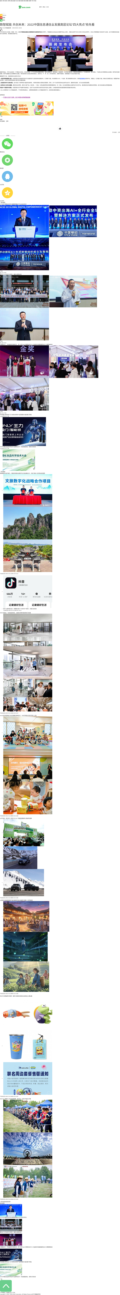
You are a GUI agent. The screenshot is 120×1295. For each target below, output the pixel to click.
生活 (17, 0)
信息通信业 (82, 78)
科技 (35, 0)
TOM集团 (2, 1292)
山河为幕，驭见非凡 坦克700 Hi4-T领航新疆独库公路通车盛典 (16, 818)
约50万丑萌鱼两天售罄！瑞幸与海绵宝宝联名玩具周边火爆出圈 (16, 996)
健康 (27, 0)
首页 (1, 0)
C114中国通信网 (7, 28)
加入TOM (12, 1292)
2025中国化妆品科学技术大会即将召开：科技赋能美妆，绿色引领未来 (18, 446)
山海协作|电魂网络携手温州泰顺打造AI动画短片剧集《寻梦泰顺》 (16, 900)
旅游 (14, 0)
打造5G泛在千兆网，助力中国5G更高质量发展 (16, 97)
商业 (44, 7)
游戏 (11, 0)
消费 (30, 0)
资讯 (4, 0)
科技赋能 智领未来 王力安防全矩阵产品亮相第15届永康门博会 (16, 414)
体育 (9, 0)
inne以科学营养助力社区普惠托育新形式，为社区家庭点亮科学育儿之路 (18, 715)
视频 (22, 0)
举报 (1, 119)
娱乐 (6, 0)
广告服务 (7, 1292)
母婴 (19, 0)
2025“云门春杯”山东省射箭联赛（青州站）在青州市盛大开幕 (15, 1099)
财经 (25, 0)
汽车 (32, 0)
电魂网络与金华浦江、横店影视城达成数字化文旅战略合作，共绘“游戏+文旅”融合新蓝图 (22, 473)
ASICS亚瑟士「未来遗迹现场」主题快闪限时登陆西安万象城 (15, 612)
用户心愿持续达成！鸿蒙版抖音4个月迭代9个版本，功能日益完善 (20, 608)
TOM (1, 416)
